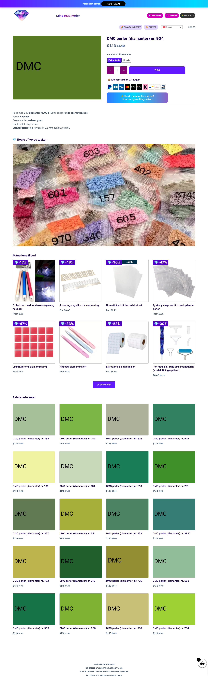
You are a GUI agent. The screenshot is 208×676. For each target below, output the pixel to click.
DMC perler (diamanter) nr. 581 (77, 533)
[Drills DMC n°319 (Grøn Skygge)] (80, 562)
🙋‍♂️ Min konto (188, 15)
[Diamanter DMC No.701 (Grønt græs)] (174, 467)
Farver (151, 27)
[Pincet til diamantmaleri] (80, 342)
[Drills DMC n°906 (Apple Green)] (80, 609)
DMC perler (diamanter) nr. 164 (77, 486)
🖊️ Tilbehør (171, 15)
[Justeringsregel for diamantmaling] (80, 281)
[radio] (114, 60)
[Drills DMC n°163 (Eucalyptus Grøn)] (127, 514)
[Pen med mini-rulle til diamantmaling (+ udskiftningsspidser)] (174, 342)
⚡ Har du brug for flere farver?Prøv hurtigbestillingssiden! (137, 98)
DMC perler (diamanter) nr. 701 (170, 486)
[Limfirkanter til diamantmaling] (34, 342)
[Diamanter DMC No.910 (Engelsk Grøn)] (127, 467)
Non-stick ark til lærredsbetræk (124, 305)
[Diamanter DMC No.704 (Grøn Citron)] (174, 609)
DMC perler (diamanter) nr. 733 (31, 580)
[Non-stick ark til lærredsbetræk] (127, 281)
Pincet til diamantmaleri (72, 366)
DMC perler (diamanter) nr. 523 (124, 438)
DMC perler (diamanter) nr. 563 (171, 580)
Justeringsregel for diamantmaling (79, 305)
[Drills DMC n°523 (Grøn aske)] (127, 419)
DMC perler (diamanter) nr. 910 (124, 486)
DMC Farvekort (131, 27)
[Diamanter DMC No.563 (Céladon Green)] (174, 562)
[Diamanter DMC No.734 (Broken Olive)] (127, 609)
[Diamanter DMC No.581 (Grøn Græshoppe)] (80, 514)
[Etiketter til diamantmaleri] (127, 342)
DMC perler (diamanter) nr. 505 (171, 438)
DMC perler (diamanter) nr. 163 (124, 533)
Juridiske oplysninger (104, 664)
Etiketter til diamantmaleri (120, 366)
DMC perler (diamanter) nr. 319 (77, 580)
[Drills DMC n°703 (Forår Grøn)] (80, 419)
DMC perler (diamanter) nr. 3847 (171, 533)
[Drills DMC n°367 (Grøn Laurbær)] (34, 514)
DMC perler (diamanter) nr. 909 (31, 628)
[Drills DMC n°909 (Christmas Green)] (34, 609)
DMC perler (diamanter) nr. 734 (124, 628)
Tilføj (157, 70)
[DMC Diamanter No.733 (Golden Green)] (34, 562)
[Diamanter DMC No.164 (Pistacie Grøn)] (80, 467)
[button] (172, 27)
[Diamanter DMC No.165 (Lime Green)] (34, 467)
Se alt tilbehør (104, 384)
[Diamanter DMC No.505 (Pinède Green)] (174, 419)
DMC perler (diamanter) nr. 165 (31, 486)
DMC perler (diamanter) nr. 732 (124, 580)
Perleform (112, 54)
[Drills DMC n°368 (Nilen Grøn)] (34, 419)
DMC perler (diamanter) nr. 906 (77, 628)
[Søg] (191, 27)
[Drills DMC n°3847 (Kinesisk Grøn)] (174, 514)
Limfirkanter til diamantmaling (30, 366)
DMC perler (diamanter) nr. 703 (77, 438)
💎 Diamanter (154, 15)
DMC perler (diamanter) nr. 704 (171, 628)
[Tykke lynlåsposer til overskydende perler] (174, 281)
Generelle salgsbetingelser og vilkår (104, 668)
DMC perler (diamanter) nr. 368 (31, 438)
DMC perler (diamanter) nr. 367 (31, 533)
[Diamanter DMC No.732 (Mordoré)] (127, 562)
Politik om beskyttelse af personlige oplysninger (104, 672)
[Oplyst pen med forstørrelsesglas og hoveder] (34, 281)
